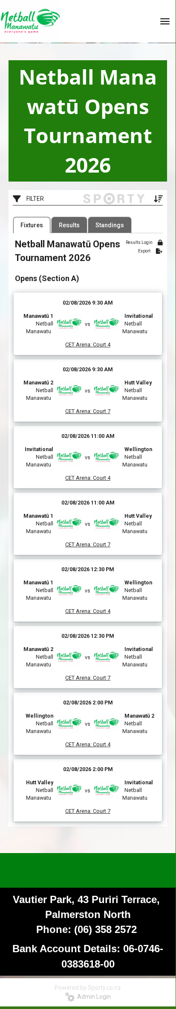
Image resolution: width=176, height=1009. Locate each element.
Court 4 (101, 344)
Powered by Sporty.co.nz (88, 987)
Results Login (139, 242)
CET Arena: (78, 344)
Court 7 (101, 411)
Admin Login (93, 996)
